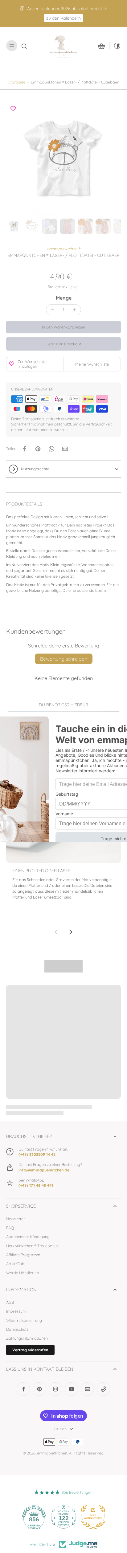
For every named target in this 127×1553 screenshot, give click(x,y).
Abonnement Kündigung (28, 1236)
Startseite (16, 82)
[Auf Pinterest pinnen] (38, 449)
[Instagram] (55, 1389)
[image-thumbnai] (14, 226)
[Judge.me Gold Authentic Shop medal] (93, 1517)
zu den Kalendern (63, 18)
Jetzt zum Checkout (63, 343)
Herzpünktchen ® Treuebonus (32, 1245)
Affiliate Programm (23, 1254)
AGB (10, 1302)
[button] (63, 327)
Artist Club (15, 1263)
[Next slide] (70, 932)
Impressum (16, 1311)
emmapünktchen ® (63, 248)
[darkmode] (115, 45)
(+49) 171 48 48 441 (35, 1185)
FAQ (10, 1227)
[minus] (52, 310)
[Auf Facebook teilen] (24, 449)
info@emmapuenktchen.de (43, 1169)
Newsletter (15, 1218)
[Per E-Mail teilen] (65, 449)
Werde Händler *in (22, 1272)
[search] (24, 46)
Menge (64, 298)
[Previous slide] (56, 932)
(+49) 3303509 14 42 (36, 1154)
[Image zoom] (63, 159)
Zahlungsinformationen (27, 1338)
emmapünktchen (52, 1452)
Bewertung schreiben (63, 659)
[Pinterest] (39, 1389)
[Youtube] (71, 1389)
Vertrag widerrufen (30, 1349)
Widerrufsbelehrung (24, 1320)
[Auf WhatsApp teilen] (51, 449)
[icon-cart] (101, 46)
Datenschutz (17, 1329)
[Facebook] (23, 1389)
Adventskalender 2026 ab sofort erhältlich (67, 8)
